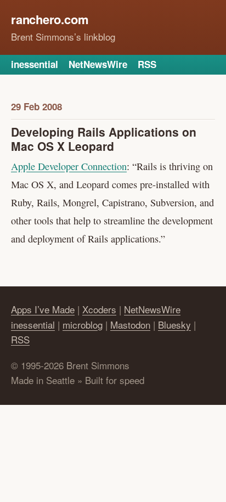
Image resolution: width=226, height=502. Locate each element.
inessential (34, 64)
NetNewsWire (98, 64)
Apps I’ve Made (43, 309)
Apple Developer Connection (69, 166)
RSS (147, 64)
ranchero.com (49, 19)
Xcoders (99, 309)
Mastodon (130, 324)
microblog (83, 324)
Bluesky (174, 324)
